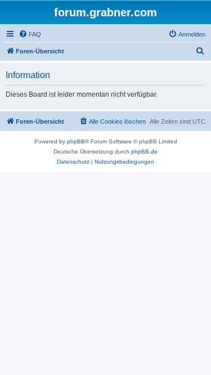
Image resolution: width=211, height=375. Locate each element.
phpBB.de (144, 151)
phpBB (76, 141)
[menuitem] (30, 34)
